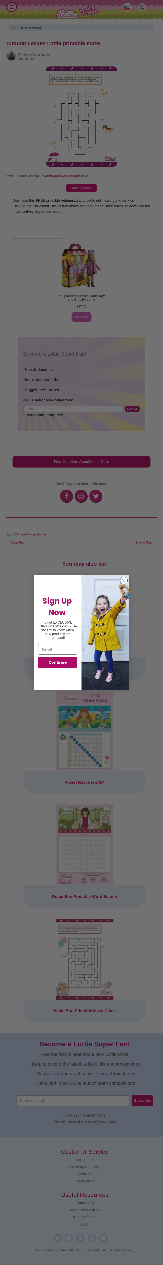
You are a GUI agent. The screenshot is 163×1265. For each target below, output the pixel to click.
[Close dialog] (124, 580)
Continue (57, 662)
